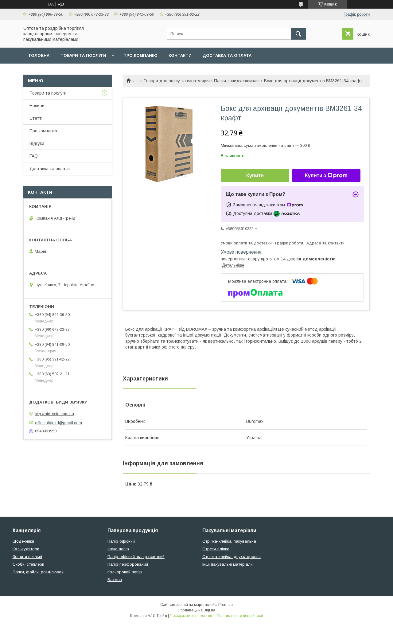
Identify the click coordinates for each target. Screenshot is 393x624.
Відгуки (36, 143)
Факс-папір (118, 549)
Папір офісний (121, 541)
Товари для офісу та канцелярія (176, 80)
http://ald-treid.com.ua (54, 413)
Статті (35, 118)
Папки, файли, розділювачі (38, 572)
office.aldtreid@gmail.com (58, 422)
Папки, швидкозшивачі (236, 80)
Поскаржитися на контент (192, 616)
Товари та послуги (83, 55)
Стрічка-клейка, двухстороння (231, 556)
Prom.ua (225, 605)
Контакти (180, 55)
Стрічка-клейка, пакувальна (229, 541)
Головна (39, 55)
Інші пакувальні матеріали (227, 564)
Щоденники (23, 541)
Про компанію (140, 55)
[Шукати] (298, 34)
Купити (255, 175)
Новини (37, 105)
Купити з (315, 175)
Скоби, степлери (28, 564)
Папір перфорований (127, 564)
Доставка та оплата (227, 55)
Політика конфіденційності (239, 616)
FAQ (33, 156)
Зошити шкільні (27, 556)
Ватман (114, 579)
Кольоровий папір (124, 572)
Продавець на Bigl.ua (196, 610)
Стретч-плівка (215, 549)
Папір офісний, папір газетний (136, 556)
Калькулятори (26, 549)
